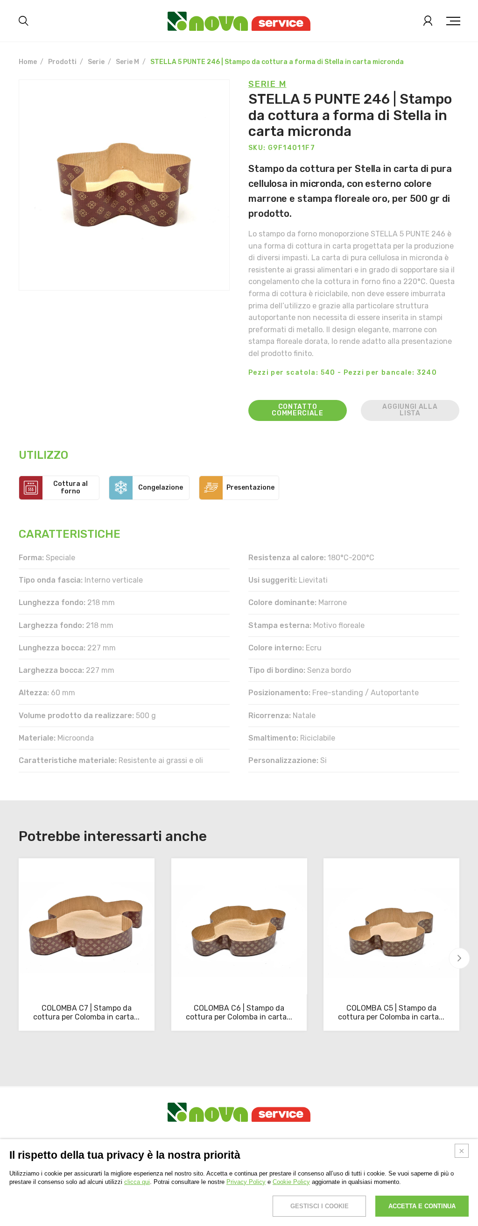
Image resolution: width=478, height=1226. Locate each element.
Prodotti (62, 62)
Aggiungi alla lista (409, 410)
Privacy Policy (246, 1181)
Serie (96, 62)
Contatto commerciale (297, 410)
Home (28, 62)
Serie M (127, 62)
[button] (459, 958)
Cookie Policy (291, 1181)
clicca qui (137, 1181)
